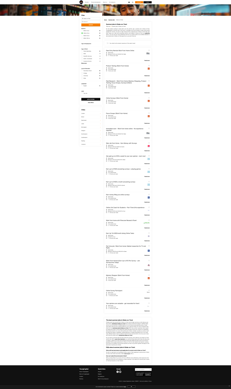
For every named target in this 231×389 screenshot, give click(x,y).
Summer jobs (111, 19)
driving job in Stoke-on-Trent (125, 335)
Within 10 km (86, 30)
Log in (147, 2)
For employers (101, 376)
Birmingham (84, 127)
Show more (84, 63)
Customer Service (87, 61)
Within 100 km (86, 38)
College (85, 73)
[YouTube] (120, 372)
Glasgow (83, 130)
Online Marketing (87, 51)
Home (105, 19)
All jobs (99, 371)
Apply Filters (90, 99)
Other (84, 78)
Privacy (150, 381)
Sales (84, 53)
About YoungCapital (83, 371)
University (85, 75)
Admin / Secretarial (87, 58)
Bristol (82, 116)
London (83, 113)
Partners (81, 378)
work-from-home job (120, 339)
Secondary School (87, 70)
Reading (83, 140)
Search (91, 24)
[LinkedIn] (117, 372)
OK (131, 386)
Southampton (84, 137)
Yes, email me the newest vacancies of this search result (122, 43)
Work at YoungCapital (84, 374)
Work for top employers (103, 378)
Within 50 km (86, 35)
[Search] (133, 2)
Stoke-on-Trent (119, 19)
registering (147, 33)
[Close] (229, 386)
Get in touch (127, 353)
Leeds (82, 123)
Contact (81, 376)
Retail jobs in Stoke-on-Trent (118, 323)
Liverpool (83, 144)
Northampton (84, 134)
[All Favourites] (129, 2)
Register (139, 2)
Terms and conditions (144, 381)
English (85, 85)
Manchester (84, 120)
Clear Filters (91, 102)
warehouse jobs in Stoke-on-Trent (120, 328)
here (125, 386)
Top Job (85, 93)
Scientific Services (87, 56)
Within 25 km (86, 33)
